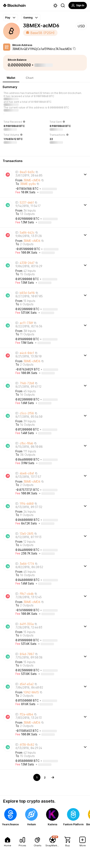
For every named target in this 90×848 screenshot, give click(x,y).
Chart (29, 77)
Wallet (11, 77)
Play (7, 17)
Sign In (80, 5)
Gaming (28, 17)
